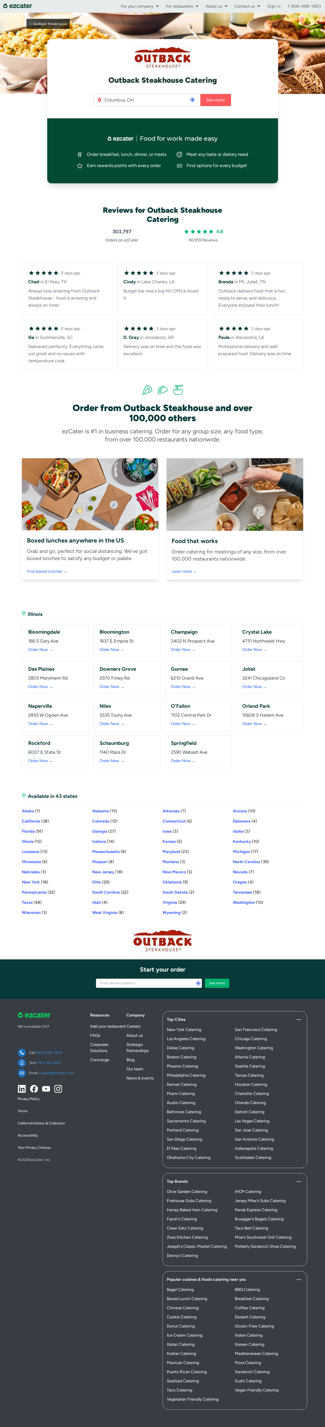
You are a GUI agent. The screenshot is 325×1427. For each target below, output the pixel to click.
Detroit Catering (249, 1111)
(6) (177, 821)
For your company (137, 6)
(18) (107, 872)
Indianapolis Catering (254, 1148)
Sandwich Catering (252, 1371)
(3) (170, 831)
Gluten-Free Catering (254, 1326)
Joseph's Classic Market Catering (197, 1246)
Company (135, 1015)
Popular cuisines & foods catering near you (206, 1279)
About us (214, 6)
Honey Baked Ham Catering (192, 1209)
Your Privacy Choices (34, 1147)
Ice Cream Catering (184, 1335)
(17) (245, 851)
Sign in (274, 6)
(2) (172, 841)
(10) (244, 811)
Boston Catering (181, 1057)
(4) (245, 821)
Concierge (99, 1059)
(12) (105, 821)
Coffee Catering (250, 1307)
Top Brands (177, 1181)
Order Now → (40, 649)
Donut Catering (181, 1326)
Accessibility (28, 1135)
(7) (174, 811)
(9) (175, 882)
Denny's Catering (182, 1255)
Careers (133, 1026)
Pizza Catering (248, 1362)
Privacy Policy (28, 1099)
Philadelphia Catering (186, 1075)
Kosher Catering (181, 1353)
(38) (35, 821)
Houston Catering (251, 1084)
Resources (99, 1015)
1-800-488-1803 (304, 6)
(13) (34, 851)
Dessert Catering (250, 1317)
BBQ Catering (247, 1289)
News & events (140, 1078)
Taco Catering (179, 1390)
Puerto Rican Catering (187, 1371)
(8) (109, 851)
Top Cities (176, 1019)
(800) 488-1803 (49, 1053)
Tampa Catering (249, 1075)
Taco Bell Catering (251, 1228)
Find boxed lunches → (47, 571)
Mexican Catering (183, 1362)
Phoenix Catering (182, 1066)
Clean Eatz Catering (185, 1228)
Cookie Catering (182, 1317)
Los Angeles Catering (186, 1038)
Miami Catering (181, 1093)
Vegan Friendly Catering (257, 1390)
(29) (101, 882)
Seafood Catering (183, 1381)
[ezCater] (19, 6)
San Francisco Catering (256, 1029)
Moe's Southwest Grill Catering (263, 1237)
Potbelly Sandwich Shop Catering (265, 1246)
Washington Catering (254, 1047)
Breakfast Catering (252, 1298)
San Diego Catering (184, 1139)
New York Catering (184, 1029)
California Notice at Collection (41, 1123)
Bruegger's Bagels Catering (259, 1219)
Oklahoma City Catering (188, 1157)
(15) (104, 811)
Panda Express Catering (256, 1209)
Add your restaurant (108, 1026)
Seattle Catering (250, 1066)
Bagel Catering (180, 1289)
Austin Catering (181, 1102)
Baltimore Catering (184, 1111)
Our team (134, 1069)
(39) (251, 861)
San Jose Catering (251, 1130)
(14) (103, 841)
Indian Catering (249, 1335)
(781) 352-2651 (49, 1063)
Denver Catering (182, 1084)
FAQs (95, 1035)
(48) (32, 902)
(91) (32, 831)
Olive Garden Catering (187, 1191)
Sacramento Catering (186, 1121)
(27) (104, 831)
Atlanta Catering (250, 1057)
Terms (23, 1111)
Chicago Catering (251, 1038)
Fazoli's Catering (182, 1219)
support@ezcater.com (56, 1073)
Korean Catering (249, 1344)
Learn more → (184, 571)
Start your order (162, 969)
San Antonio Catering (254, 1139)
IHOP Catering (248, 1191)
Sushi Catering (248, 1381)
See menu (215, 99)
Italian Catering (180, 1344)
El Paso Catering (181, 1148)
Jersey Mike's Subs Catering (260, 1200)
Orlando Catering (250, 1102)
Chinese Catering (183, 1307)
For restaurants (179, 6)
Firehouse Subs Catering (189, 1200)
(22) (38, 892)
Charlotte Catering (252, 1093)
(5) (177, 872)
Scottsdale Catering (253, 1157)
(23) (175, 851)
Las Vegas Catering (252, 1121)
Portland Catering (183, 1130)
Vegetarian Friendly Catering (193, 1399)
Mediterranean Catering (256, 1353)
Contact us (245, 6)
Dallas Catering (180, 1047)
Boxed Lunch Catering (187, 1298)
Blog (130, 1059)
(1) (31, 811)
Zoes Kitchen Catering (187, 1237)
